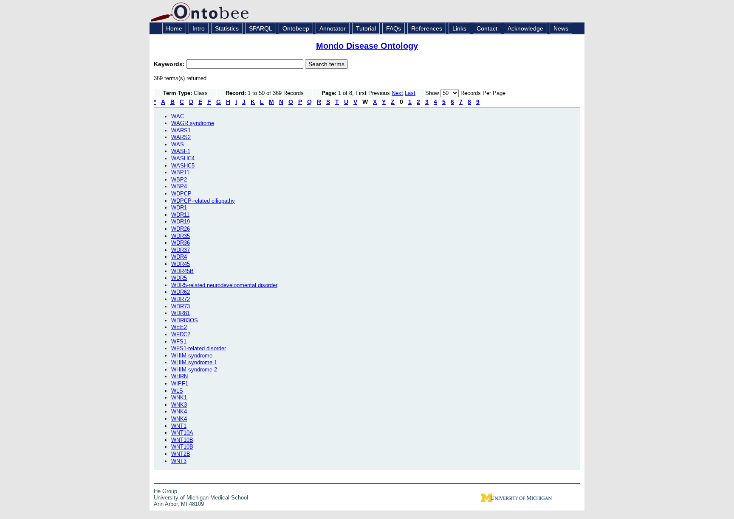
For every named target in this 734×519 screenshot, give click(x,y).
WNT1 (178, 426)
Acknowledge (525, 28)
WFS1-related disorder (198, 348)
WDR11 (180, 215)
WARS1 (181, 130)
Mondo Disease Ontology (367, 45)
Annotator (332, 28)
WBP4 (179, 186)
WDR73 (180, 306)
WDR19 (180, 221)
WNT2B (180, 454)
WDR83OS (184, 320)
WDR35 (180, 236)
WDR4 (179, 257)
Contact (487, 28)
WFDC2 (180, 334)
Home (174, 28)
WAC (177, 116)
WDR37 (180, 250)
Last (410, 93)
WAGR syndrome (192, 123)
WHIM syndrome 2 (194, 369)
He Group (165, 491)
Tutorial (366, 28)
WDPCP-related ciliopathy (203, 201)
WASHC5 (183, 165)
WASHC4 (183, 158)
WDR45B (182, 271)
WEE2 (179, 327)
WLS (177, 391)
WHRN (179, 376)
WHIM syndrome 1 (194, 362)
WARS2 (181, 137)
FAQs (393, 28)
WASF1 (180, 151)
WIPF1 (179, 383)
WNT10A (182, 433)
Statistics (227, 28)
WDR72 (180, 299)
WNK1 (179, 397)
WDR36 (180, 243)
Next (397, 93)
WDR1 (179, 207)
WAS (177, 144)
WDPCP (181, 193)
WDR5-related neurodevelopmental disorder (224, 285)
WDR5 (179, 278)
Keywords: (170, 64)
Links (459, 28)
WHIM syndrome (191, 355)
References (426, 28)
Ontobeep (295, 28)
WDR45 (180, 264)
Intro (198, 28)
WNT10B (182, 440)
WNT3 (178, 461)
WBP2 (179, 179)
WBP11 (180, 172)
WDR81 (180, 313)
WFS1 (178, 341)
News (560, 28)
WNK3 (179, 405)
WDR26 (180, 229)
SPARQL (260, 28)
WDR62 (180, 292)
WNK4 (179, 411)
